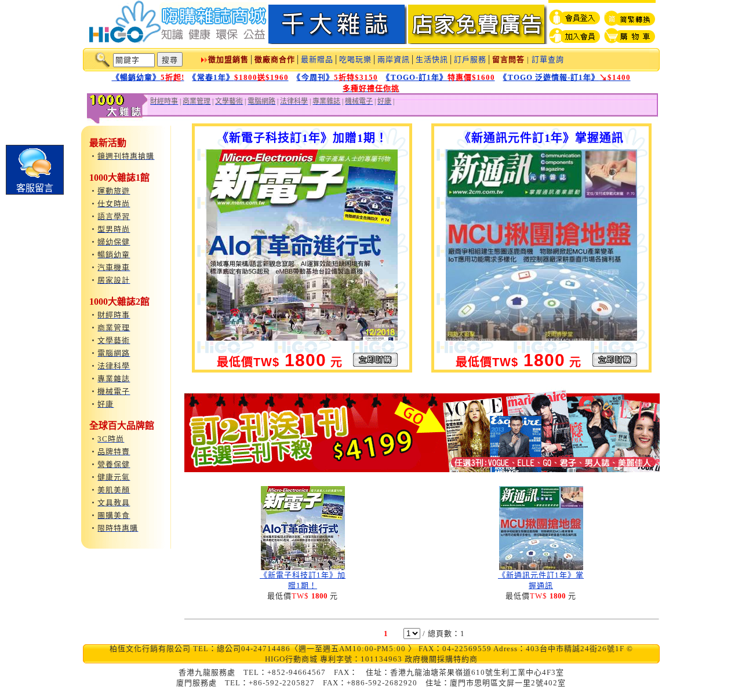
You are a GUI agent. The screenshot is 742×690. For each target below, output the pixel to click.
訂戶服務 (470, 59)
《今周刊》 (337, 77)
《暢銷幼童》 (148, 77)
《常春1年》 (240, 77)
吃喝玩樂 (355, 59)
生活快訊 (432, 59)
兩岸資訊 (393, 59)
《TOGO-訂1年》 (440, 77)
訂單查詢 (548, 59)
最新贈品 (317, 59)
